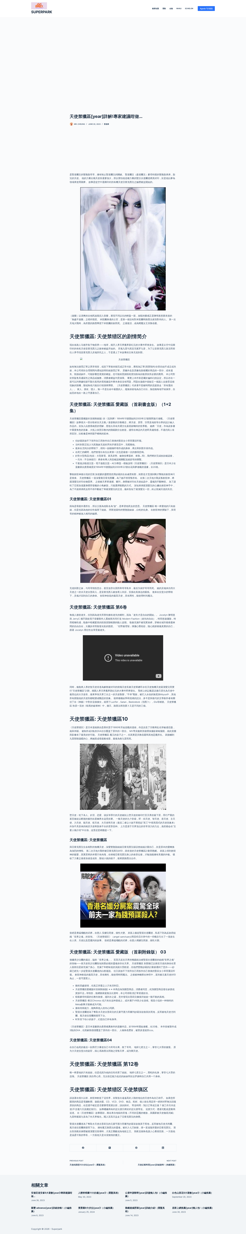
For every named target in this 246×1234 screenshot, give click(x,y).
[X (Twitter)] (109, 1148)
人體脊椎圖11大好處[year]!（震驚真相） (99, 1192)
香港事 (106, 124)
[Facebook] (83, 1148)
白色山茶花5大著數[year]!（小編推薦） (192, 1192)
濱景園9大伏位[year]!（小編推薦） (96, 1207)
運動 (164, 8)
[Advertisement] (123, 61)
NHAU (179, 8)
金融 (171, 8)
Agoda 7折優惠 (206, 8)
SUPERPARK (41, 12)
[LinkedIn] (163, 1148)
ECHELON (189, 8)
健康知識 (155, 8)
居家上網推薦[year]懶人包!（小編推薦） (193, 1207)
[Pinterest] (136, 1148)
